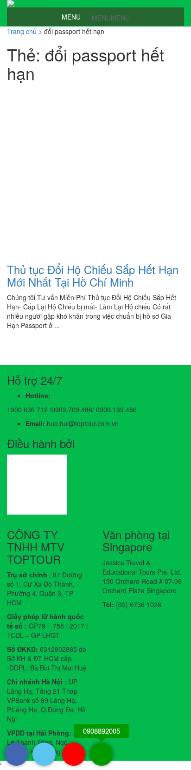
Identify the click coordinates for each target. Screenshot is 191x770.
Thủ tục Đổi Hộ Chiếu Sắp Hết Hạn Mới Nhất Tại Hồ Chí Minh (92, 275)
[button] (111, 17)
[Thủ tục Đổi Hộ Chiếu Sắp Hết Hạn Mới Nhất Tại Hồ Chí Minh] (95, 170)
